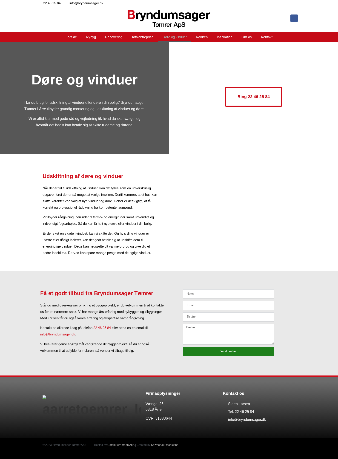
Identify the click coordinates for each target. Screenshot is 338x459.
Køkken (202, 37)
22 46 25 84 (102, 328)
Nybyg (91, 37)
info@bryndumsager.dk (57, 334)
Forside (71, 37)
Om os (246, 37)
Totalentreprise (142, 37)
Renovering (113, 37)
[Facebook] (294, 18)
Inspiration (224, 37)
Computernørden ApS (121, 445)
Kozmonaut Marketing (164, 445)
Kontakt (266, 37)
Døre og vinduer (175, 37)
